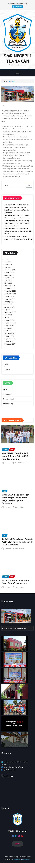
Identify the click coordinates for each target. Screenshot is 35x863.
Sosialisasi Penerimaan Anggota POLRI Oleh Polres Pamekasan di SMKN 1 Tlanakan (17, 541)
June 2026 (8, 262)
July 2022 (7, 309)
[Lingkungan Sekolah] (14, 691)
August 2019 (8, 341)
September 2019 (10, 339)
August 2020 (9, 325)
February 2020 (9, 333)
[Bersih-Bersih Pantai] (14, 707)
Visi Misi (11, 81)
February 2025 (9, 286)
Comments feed (8, 399)
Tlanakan (8, 463)
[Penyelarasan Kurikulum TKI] (14, 659)
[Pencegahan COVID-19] (14, 723)
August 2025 (9, 278)
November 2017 (9, 344)
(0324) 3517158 (9, 770)
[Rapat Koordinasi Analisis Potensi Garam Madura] (14, 675)
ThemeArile (26, 859)
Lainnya (7, 369)
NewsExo (17, 859)
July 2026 (7, 259)
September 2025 (10, 275)
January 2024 (9, 301)
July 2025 (7, 280)
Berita (6, 364)
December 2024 (10, 291)
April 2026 (8, 264)
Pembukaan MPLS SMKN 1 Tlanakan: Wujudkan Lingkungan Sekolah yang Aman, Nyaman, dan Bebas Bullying (16, 217)
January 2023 (9, 307)
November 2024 (10, 294)
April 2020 (8, 331)
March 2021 (8, 317)
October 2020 (9, 320)
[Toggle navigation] (17, 73)
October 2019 (9, 336)
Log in (5, 389)
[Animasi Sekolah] (14, 739)
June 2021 (8, 315)
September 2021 (10, 312)
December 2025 (10, 267)
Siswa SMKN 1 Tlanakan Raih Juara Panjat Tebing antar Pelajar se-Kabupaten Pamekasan (15, 498)
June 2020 (8, 328)
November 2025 (10, 270)
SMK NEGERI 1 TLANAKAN (17, 58)
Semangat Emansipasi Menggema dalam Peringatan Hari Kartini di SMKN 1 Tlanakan (18, 231)
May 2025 (8, 283)
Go (29, 185)
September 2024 (10, 299)
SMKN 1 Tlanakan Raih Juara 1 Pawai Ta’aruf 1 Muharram (15, 581)
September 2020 (10, 323)
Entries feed (7, 394)
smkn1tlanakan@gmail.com (13, 767)
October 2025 (9, 272)
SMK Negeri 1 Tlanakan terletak (15, 628)
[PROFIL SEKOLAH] (14, 643)
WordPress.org (8, 403)
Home (5, 81)
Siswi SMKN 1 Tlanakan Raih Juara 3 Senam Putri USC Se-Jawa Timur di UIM (15, 456)
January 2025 (9, 288)
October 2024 (9, 296)
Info (5, 367)
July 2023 (7, 304)
